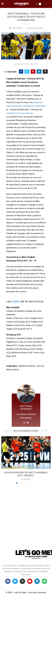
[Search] (49, 4)
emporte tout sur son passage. (20, 113)
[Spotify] (44, 581)
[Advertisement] (26, 512)
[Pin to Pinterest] (33, 71)
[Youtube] (29, 581)
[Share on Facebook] (21, 71)
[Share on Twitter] (26, 71)
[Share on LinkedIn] (39, 71)
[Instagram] (22, 581)
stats (16, 301)
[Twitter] (15, 581)
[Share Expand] (45, 71)
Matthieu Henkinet (26, 407)
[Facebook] (7, 581)
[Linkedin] (37, 581)
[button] (3, 460)
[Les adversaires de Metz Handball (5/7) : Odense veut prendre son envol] (26, 452)
